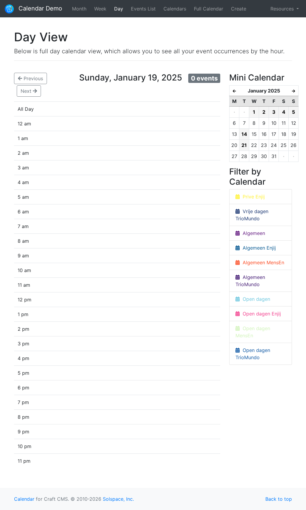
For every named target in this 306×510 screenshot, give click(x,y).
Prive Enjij (252, 197)
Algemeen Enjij (258, 248)
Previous (32, 78)
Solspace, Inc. (118, 499)
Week (100, 9)
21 (244, 145)
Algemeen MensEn (262, 262)
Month (79, 9)
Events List (143, 9)
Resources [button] (282, 9)
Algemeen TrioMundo (250, 280)
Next (27, 91)
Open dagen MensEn (252, 332)
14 (244, 134)
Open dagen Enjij (260, 314)
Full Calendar (208, 9)
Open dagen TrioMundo (252, 353)
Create (238, 9)
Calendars (174, 9)
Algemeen (252, 233)
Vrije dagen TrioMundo (251, 214)
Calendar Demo (39, 8)
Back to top (278, 499)
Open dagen (255, 299)
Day (118, 9)
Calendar (24, 499)
